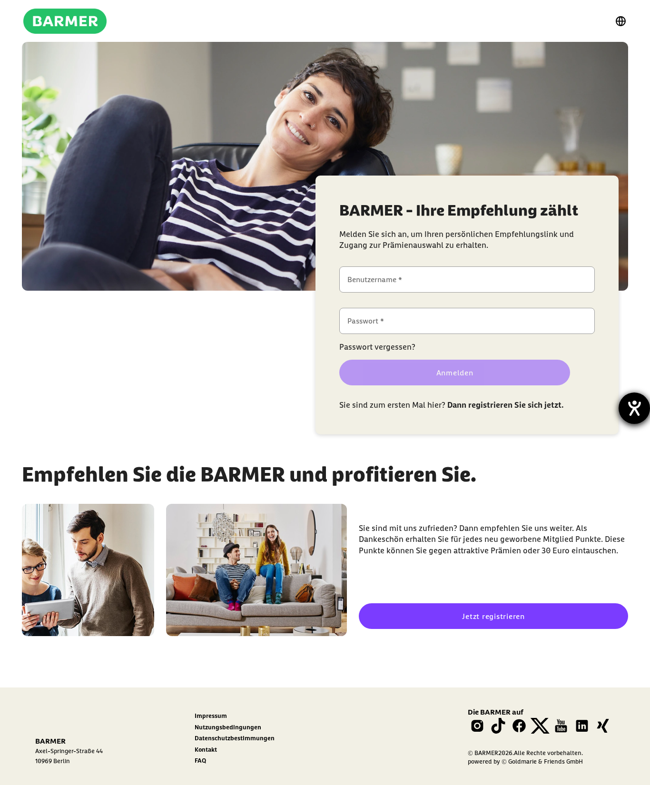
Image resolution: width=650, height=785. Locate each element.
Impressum (211, 715)
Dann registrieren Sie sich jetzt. (505, 405)
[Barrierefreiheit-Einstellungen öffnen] (634, 408)
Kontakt (206, 749)
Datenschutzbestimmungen (235, 738)
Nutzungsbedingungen (228, 727)
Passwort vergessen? (377, 347)
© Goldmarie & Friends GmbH (542, 761)
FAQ (200, 760)
